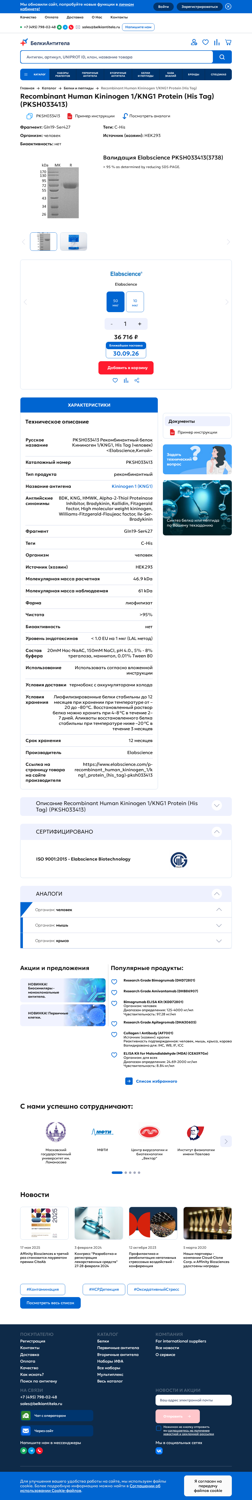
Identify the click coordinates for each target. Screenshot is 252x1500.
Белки (103, 1341)
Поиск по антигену (38, 1381)
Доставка (75, 17)
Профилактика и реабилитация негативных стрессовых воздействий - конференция (152, 1260)
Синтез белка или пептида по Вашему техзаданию (193, 522)
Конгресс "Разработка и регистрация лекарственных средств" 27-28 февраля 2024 (96, 1260)
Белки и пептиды (145, 74)
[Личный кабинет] (194, 42)
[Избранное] (205, 42)
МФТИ (88, 1120)
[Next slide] (226, 1141)
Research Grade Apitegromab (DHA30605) (160, 1022)
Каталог (49, 88)
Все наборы (108, 1368)
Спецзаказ (218, 74)
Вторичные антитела (118, 74)
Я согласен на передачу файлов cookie (208, 1486)
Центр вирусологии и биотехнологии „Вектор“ (147, 1125)
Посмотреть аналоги (149, 115)
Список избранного (156, 1081)
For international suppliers (181, 1341)
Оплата (51, 17)
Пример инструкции (95, 116)
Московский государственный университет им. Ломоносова (52, 1127)
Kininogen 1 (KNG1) (132, 486)
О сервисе (165, 1354)
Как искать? (32, 1374)
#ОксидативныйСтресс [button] (156, 1289)
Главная (27, 88)
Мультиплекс (110, 1374)
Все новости (167, 1347)
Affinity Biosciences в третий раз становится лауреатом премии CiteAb (44, 1258)
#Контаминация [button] (43, 1289)
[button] (117, 1172)
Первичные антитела (90, 74)
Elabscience (126, 284)
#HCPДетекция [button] (104, 1289)
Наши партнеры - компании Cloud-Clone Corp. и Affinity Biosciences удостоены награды (206, 1260)
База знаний (170, 74)
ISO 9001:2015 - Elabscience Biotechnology (83, 859)
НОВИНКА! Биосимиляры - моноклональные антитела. (43, 990)
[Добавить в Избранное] (115, 380)
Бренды (193, 74)
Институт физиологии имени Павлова (194, 1125)
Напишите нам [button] (138, 27)
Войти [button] (163, 6)
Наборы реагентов (62, 74)
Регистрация (32, 1341)
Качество (28, 17)
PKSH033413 (48, 115)
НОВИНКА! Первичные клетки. (48, 1015)
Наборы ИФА (110, 1361)
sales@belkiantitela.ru (101, 27)
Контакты (119, 17)
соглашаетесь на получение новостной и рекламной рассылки (188, 1432)
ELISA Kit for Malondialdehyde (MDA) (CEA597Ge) (166, 1053)
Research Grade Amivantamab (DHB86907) (161, 991)
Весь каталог (110, 1381)
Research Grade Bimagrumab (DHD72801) (159, 980)
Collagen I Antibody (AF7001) (148, 1033)
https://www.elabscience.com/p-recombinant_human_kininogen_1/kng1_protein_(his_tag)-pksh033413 (114, 769)
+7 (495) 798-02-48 (38, 1397)
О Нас (97, 17)
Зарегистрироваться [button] (200, 6)
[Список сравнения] (216, 42)
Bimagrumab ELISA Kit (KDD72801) (153, 1002)
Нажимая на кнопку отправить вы (188, 1430)
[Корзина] (126, 367)
